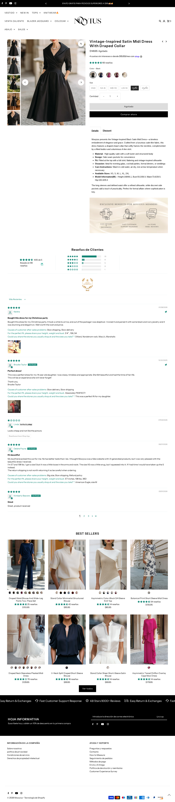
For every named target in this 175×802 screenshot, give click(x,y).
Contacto (94, 751)
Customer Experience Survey (103, 771)
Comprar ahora (129, 114)
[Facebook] (2, 3)
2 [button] (84, 516)
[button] (96, 62)
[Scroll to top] (169, 795)
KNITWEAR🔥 (51, 12)
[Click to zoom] (81, 44)
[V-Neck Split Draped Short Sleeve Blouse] (67, 639)
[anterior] (162, 41)
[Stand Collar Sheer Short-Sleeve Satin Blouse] (108, 639)
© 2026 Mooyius (15, 797)
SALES (21, 29)
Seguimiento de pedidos (101, 758)
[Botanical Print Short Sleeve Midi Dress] (149, 565)
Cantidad (94, 96)
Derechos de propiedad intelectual (23, 758)
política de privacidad (17, 751)
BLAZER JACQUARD (38, 21)
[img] (14, 307)
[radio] (93, 74)
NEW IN (24, 12)
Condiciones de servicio (18, 755)
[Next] (129, 4)
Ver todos (87, 688)
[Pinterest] (6, 3)
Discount (107, 130)
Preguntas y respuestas (101, 748)
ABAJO (8, 29)
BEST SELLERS (87, 533)
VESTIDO (9, 12)
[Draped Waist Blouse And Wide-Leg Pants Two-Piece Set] (26, 565)
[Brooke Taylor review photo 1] (14, 406)
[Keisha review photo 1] (14, 346)
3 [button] (88, 516)
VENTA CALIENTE (14, 21)
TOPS (35, 12)
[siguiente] (166, 41)
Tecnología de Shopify (34, 797)
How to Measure (97, 755)
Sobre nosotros (14, 748)
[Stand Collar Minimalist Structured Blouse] (67, 565)
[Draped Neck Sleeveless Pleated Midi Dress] (26, 639)
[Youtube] (10, 3)
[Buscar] (160, 21)
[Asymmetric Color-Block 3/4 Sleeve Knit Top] (108, 565)
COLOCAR (60, 21)
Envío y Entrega (97, 765)
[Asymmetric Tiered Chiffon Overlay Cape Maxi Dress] (149, 639)
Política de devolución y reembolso (106, 768)
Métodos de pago (98, 761)
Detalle (95, 130)
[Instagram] (15, 3)
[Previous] (46, 4)
